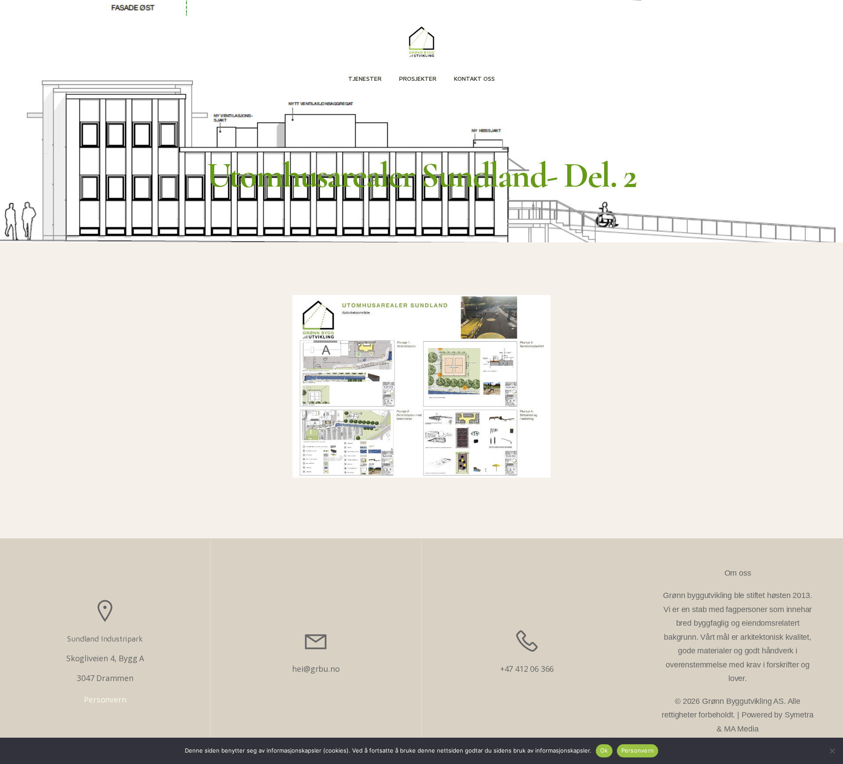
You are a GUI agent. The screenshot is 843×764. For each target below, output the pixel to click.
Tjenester (365, 78)
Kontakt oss (474, 78)
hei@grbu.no (315, 668)
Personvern (105, 699)
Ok (604, 750)
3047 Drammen (105, 678)
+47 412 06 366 (527, 668)
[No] (832, 750)
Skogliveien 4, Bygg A (105, 658)
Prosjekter (417, 78)
